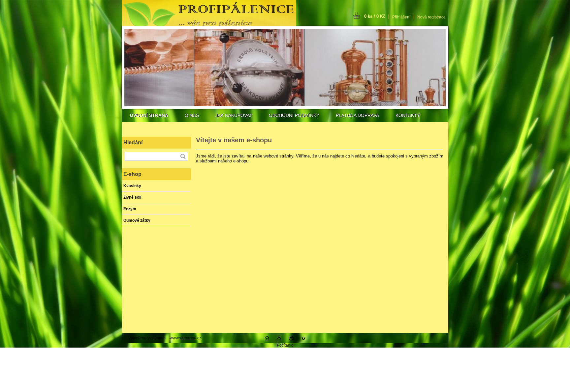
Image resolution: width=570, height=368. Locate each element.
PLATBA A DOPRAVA (357, 115)
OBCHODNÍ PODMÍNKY (294, 115)
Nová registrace (431, 17)
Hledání (132, 142)
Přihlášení (401, 17)
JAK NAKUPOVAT (233, 115)
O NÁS (192, 115)
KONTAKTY (408, 115)
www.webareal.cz (185, 338)
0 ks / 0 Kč (374, 16)
